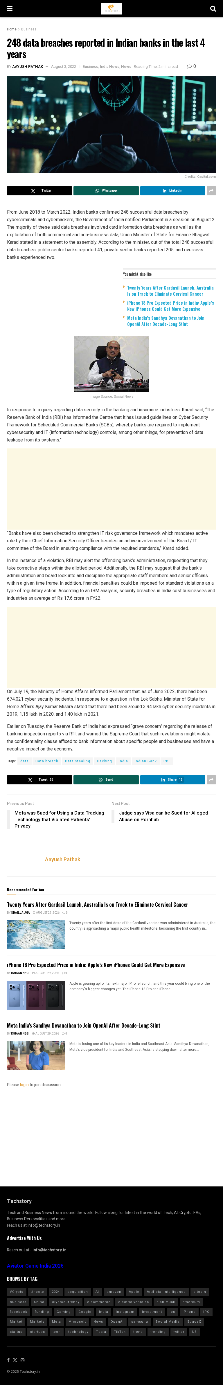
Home (12, 29)
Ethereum (191, 1301)
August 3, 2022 (63, 66)
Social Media (168, 1321)
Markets (37, 1321)
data (24, 761)
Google (84, 1311)
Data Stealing (77, 761)
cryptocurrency (66, 1301)
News (126, 66)
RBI (166, 761)
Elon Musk (166, 1301)
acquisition (77, 1291)
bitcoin (199, 1291)
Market (16, 1321)
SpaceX (194, 1321)
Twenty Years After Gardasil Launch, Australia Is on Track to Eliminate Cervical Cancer (170, 290)
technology (78, 1331)
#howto (37, 1291)
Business (29, 29)
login (24, 1085)
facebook (18, 1311)
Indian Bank (146, 761)
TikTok (120, 1331)
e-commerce (99, 1301)
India (123, 761)
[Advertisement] (111, 489)
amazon (114, 1291)
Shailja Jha (20, 913)
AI (97, 1291)
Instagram (125, 1311)
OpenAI (117, 1321)
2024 (56, 1291)
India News (109, 66)
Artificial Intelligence (166, 1291)
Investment (152, 1311)
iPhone (189, 1311)
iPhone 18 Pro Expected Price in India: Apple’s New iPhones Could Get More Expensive (170, 305)
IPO (206, 1311)
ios (172, 1311)
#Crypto (17, 1291)
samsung (139, 1321)
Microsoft (77, 1321)
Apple (134, 1291)
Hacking (104, 761)
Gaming (64, 1311)
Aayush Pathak (27, 66)
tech (57, 1331)
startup (16, 1331)
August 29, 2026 (47, 913)
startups (37, 1331)
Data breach (46, 761)
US (194, 1331)
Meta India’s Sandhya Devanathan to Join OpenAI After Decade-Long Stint (165, 321)
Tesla (101, 1331)
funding (42, 1311)
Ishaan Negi (20, 973)
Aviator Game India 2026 (35, 1266)
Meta (56, 1321)
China (39, 1301)
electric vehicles (133, 1301)
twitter (178, 1331)
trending (158, 1331)
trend (138, 1331)
